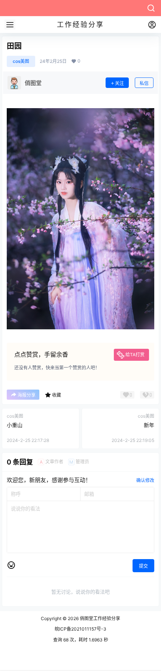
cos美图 (21, 61)
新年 (149, 425)
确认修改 (145, 480)
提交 (143, 566)
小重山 (14, 425)
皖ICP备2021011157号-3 (80, 629)
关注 (119, 83)
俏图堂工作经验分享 (99, 618)
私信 (144, 83)
